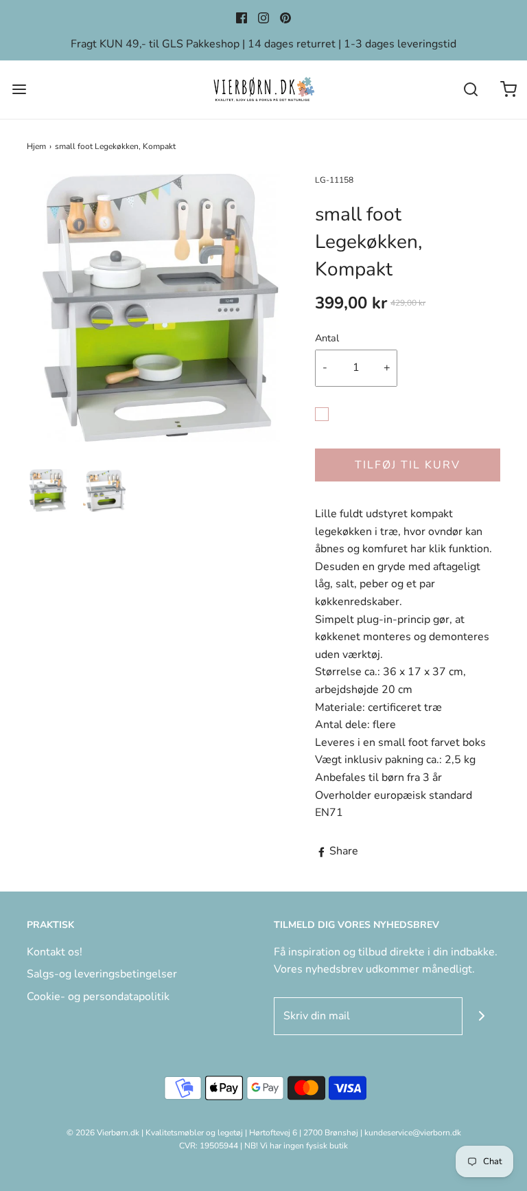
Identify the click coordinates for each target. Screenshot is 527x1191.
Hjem (36, 146)
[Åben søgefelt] (470, 90)
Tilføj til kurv (407, 465)
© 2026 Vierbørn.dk (103, 1132)
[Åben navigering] (19, 90)
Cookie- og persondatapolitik (98, 996)
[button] (48, 490)
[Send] (481, 1016)
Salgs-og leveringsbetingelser (102, 974)
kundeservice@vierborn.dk (412, 1132)
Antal (327, 338)
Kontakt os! (54, 952)
